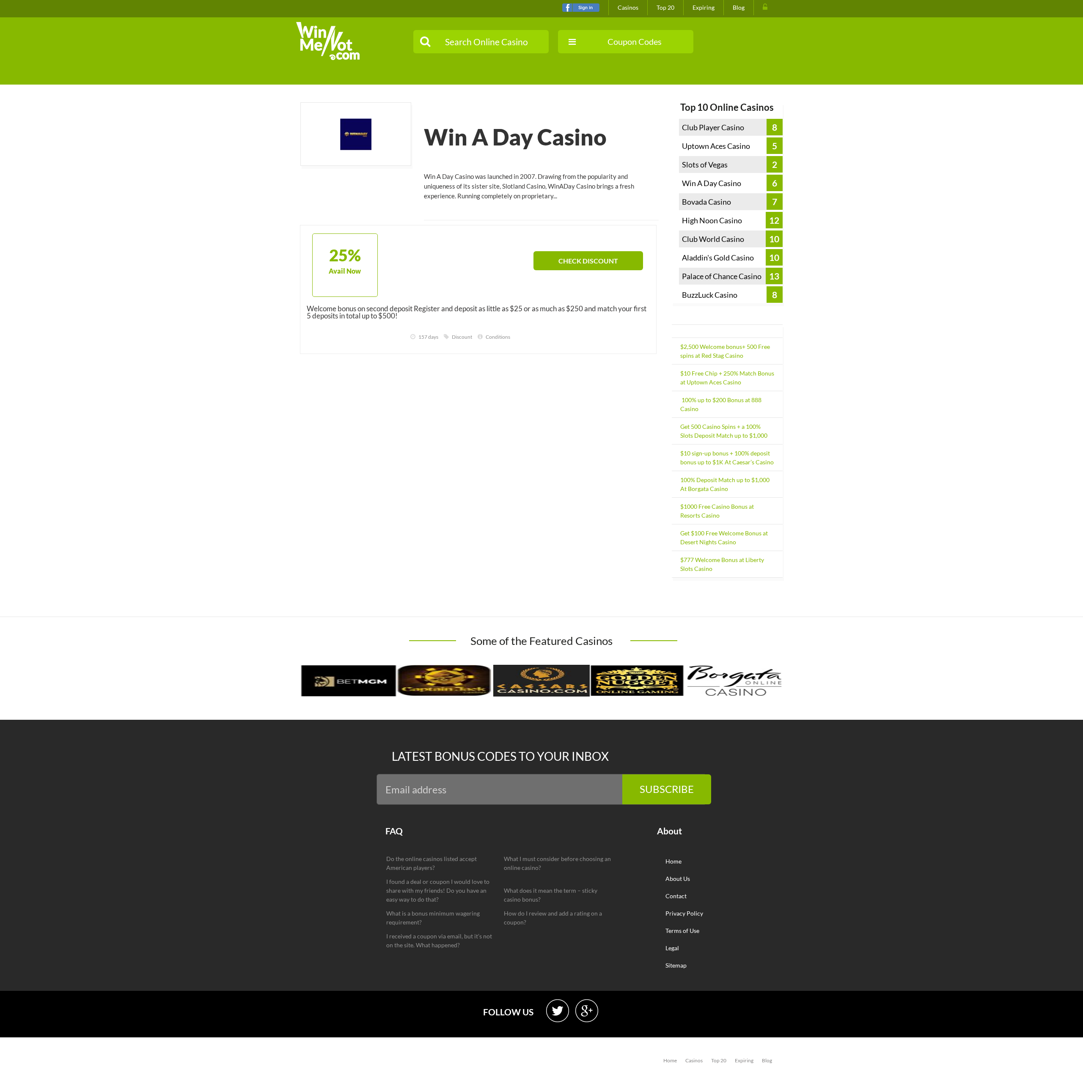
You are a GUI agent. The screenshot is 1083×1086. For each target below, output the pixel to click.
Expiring (704, 7)
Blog (739, 7)
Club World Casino (713, 239)
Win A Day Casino (711, 183)
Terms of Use (682, 930)
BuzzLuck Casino (709, 294)
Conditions (498, 337)
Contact (676, 896)
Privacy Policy (684, 913)
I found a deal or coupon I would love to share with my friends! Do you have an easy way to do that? (437, 890)
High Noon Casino (712, 220)
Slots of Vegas (705, 164)
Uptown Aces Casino (716, 146)
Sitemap (676, 965)
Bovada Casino (706, 201)
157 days (428, 337)
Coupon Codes (634, 41)
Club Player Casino (713, 127)
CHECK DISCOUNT (588, 261)
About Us (677, 878)
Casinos (628, 7)
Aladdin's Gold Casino (718, 257)
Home (673, 861)
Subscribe (667, 789)
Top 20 (665, 7)
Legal (672, 948)
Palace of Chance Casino (721, 276)
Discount (462, 337)
